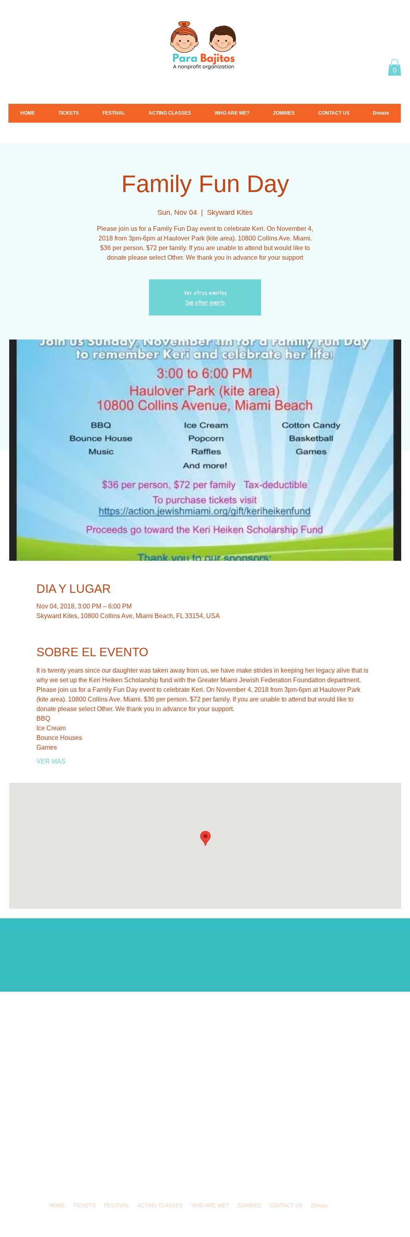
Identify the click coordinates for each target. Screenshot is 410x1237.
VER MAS (51, 761)
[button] (395, 67)
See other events (205, 302)
